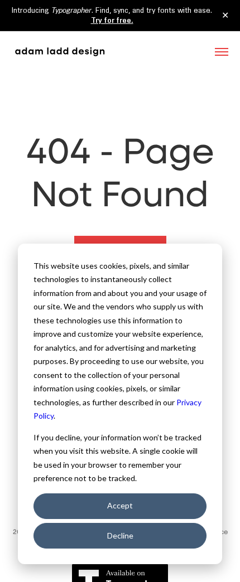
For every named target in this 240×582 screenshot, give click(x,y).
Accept (120, 505)
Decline (120, 535)
